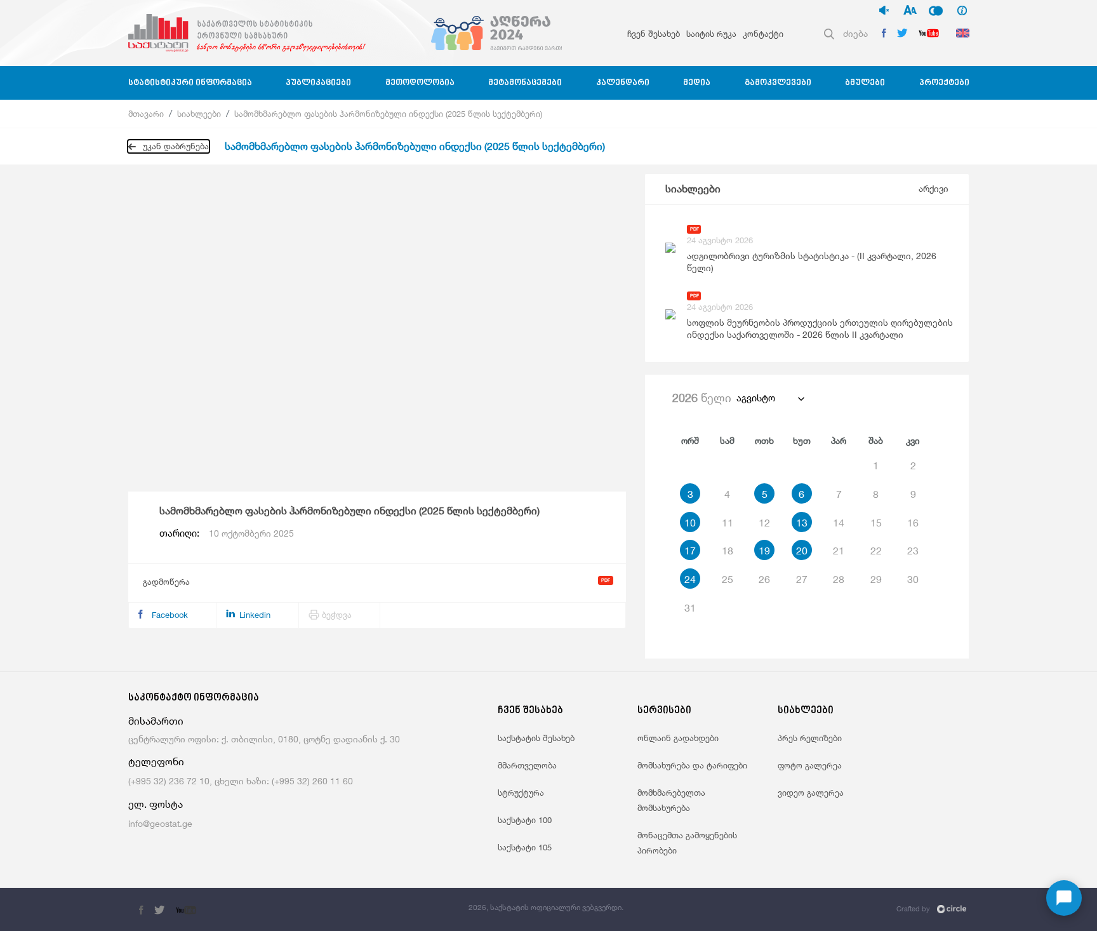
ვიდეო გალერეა (811, 792)
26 (764, 579)
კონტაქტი (763, 34)
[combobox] (769, 398)
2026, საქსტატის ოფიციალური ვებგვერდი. (546, 907)
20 (802, 550)
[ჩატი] (1064, 898)
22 (876, 550)
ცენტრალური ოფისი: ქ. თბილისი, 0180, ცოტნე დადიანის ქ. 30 (264, 738)
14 (838, 522)
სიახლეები (199, 114)
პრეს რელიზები (810, 738)
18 (727, 550)
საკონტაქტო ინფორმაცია (193, 698)
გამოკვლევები (778, 82)
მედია (696, 82)
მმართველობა (527, 765)
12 (764, 522)
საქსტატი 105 (525, 847)
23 (913, 550)
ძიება (855, 33)
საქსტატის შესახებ (536, 738)
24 (690, 579)
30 (913, 579)
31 (690, 607)
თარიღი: (226, 533)
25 (727, 579)
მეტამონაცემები (525, 82)
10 (690, 522)
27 (802, 579)
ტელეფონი (156, 762)
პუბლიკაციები (318, 82)
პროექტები (944, 82)
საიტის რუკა (711, 34)
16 (913, 522)
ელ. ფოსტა (155, 804)
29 (876, 579)
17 (690, 550)
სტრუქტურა (521, 792)
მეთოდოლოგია (420, 82)
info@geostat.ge (160, 823)
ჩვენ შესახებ (653, 34)
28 (838, 579)
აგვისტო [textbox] (755, 398)
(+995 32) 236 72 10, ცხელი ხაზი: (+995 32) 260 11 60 (240, 780)
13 (802, 522)
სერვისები (664, 711)
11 (727, 522)
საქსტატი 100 (525, 820)
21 (838, 550)
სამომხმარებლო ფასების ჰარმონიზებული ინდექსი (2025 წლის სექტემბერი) (388, 114)
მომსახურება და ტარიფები (692, 765)
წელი (701, 398)
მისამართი (155, 721)
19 (764, 550)
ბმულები (865, 82)
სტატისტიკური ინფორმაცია (190, 82)
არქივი (933, 188)
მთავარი (146, 114)
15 (876, 522)
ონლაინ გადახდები (678, 738)
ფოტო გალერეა (810, 765)
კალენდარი (622, 82)
